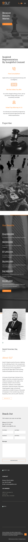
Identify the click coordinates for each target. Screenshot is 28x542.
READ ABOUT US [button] (7, 398)
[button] (25, 3)
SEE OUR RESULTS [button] (7, 24)
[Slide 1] (20, 46)
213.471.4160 (8, 482)
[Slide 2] (22, 46)
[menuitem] (19, 3)
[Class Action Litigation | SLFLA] (6, 3)
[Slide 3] (23, 46)
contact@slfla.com (11, 426)
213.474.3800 (9, 422)
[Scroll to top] (25, 534)
